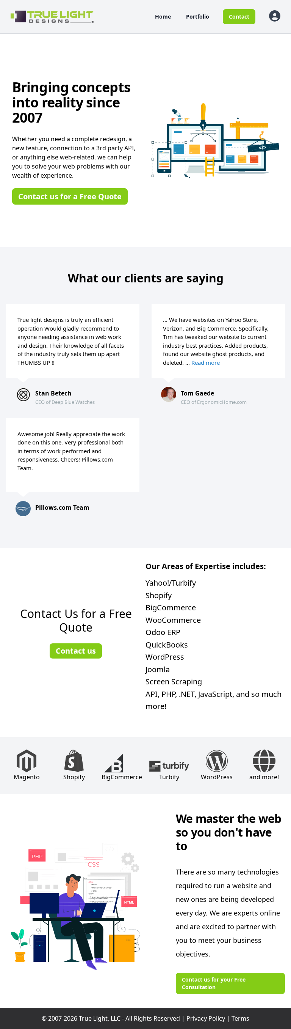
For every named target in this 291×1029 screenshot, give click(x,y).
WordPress (217, 777)
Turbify (169, 777)
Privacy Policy (205, 1018)
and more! (264, 777)
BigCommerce (122, 777)
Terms (240, 1018)
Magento (27, 777)
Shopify (74, 777)
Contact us (76, 651)
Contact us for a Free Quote (70, 196)
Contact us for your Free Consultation (214, 983)
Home (163, 16)
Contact (239, 16)
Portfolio (197, 16)
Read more (205, 362)
